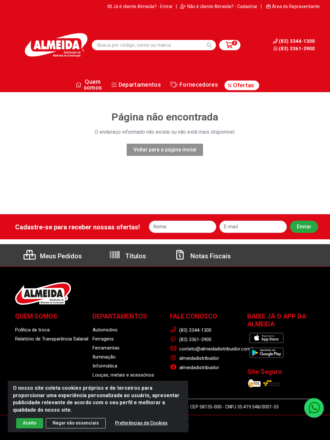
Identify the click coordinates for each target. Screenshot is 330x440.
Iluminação (104, 357)
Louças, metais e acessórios (123, 375)
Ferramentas (106, 348)
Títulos (135, 256)
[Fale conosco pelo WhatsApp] (314, 407)
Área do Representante (296, 6)
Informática (104, 366)
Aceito (29, 423)
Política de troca (32, 330)
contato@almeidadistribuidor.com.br (217, 349)
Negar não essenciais (76, 423)
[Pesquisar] (209, 45)
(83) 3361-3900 (297, 49)
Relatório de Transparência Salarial (51, 339)
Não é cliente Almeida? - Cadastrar (222, 6)
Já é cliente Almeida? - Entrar (143, 6)
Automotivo (105, 330)
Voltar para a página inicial (164, 150)
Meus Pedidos (60, 256)
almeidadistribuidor (198, 358)
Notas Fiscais (210, 256)
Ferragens (103, 339)
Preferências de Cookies (141, 423)
